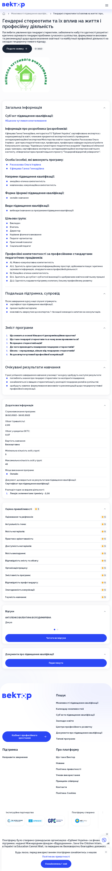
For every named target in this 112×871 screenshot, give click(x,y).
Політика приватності (68, 769)
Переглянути (56, 663)
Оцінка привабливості (22, 509)
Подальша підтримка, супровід (32, 293)
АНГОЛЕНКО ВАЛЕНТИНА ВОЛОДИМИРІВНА (28, 617)
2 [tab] (57, 629)
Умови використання (68, 775)
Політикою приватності (56, 856)
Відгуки (9, 611)
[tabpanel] (56, 620)
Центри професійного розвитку (74, 727)
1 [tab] (54, 629)
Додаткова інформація (19, 405)
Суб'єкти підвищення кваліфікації (75, 715)
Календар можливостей (70, 709)
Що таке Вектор (65, 757)
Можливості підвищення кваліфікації (29, 13)
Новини (60, 763)
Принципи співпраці (67, 781)
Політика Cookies (66, 793)
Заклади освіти (65, 721)
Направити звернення (15, 757)
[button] (106, 5)
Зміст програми (19, 327)
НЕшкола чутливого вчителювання (26, 120)
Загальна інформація (23, 107)
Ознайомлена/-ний (56, 864)
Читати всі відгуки (56, 638)
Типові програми (65, 739)
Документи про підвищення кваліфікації (29, 654)
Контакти (61, 787)
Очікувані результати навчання (32, 367)
